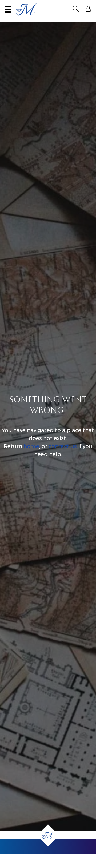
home (31, 446)
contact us (63, 446)
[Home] (48, 835)
